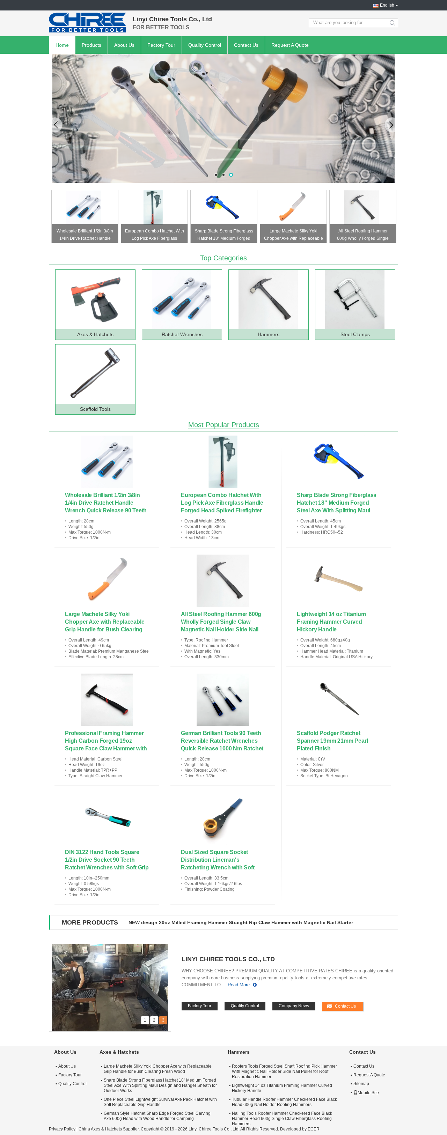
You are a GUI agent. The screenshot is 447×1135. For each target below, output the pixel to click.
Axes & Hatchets (95, 334)
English (387, 5)
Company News (294, 1005)
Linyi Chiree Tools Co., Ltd (228, 959)
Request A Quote (290, 45)
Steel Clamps (355, 334)
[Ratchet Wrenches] (181, 299)
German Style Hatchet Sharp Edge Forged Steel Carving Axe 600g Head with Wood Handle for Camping (157, 1116)
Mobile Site (368, 1092)
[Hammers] (223, 119)
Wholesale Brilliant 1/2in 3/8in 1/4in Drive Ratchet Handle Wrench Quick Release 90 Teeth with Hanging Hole (85, 236)
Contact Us (246, 45)
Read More (239, 984)
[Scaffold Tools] (95, 374)
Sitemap (361, 1083)
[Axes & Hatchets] (95, 299)
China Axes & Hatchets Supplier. (110, 1129)
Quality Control (204, 45)
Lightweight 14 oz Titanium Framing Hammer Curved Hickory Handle (331, 621)
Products (91, 45)
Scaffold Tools (95, 409)
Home (62, 45)
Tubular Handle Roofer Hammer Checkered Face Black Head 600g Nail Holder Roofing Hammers (284, 1102)
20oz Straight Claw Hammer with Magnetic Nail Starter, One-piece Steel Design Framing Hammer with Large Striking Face (257, 922)
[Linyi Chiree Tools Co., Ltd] (87, 22)
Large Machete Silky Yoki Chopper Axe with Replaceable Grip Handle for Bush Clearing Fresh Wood (293, 236)
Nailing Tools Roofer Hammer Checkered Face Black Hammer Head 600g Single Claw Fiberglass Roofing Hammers (282, 1118)
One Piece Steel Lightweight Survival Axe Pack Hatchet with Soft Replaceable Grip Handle (160, 1102)
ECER (314, 1129)
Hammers (268, 334)
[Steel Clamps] (354, 299)
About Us (124, 45)
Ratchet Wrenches (182, 334)
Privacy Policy (62, 1129)
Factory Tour (161, 45)
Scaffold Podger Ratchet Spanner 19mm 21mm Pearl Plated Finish (332, 740)
